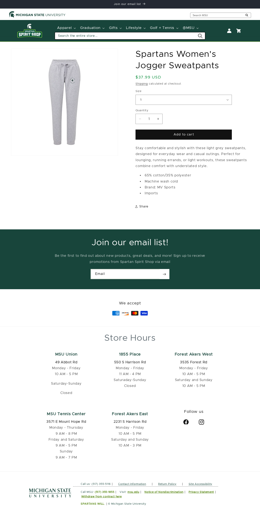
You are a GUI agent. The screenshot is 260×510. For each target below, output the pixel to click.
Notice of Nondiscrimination (163, 492)
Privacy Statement (201, 492)
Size (138, 91)
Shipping (142, 83)
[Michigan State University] (37, 17)
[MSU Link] (50, 496)
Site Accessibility (200, 484)
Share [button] (143, 206)
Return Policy (167, 484)
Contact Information (132, 484)
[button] (66, 28)
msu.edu (133, 492)
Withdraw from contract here (101, 496)
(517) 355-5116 (101, 484)
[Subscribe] (164, 274)
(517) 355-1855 (104, 492)
